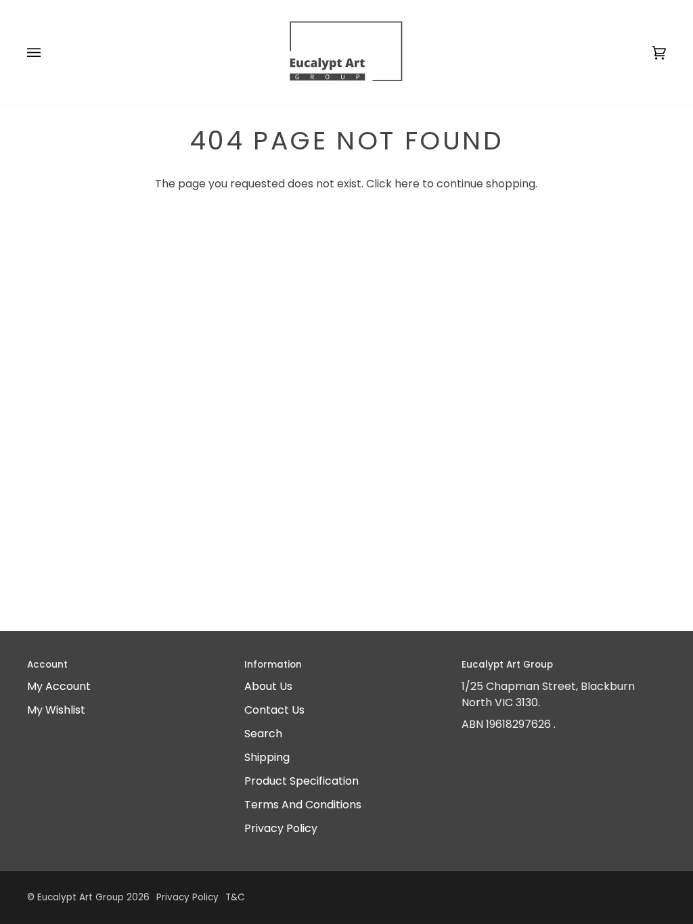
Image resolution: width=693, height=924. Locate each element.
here (407, 183)
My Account (59, 686)
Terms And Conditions (302, 804)
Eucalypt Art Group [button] (507, 664)
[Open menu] (47, 52)
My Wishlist (56, 710)
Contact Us (274, 710)
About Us (268, 686)
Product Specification (301, 781)
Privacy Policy (280, 828)
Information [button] (273, 664)
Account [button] (47, 664)
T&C (235, 897)
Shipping (267, 757)
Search (263, 733)
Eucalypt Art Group (80, 897)
